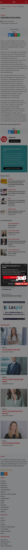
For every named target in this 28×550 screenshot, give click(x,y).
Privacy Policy (23, 274)
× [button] (25, 265)
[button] (14, 284)
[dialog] (14, 275)
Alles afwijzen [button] (14, 280)
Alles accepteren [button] (14, 277)
